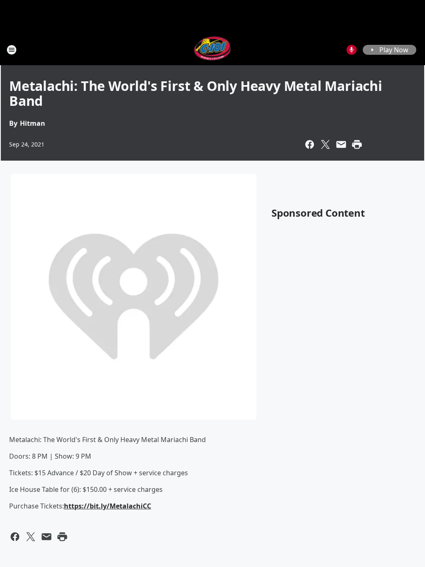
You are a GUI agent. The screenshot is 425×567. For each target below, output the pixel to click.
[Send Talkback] (352, 50)
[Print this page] (357, 144)
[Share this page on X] (325, 144)
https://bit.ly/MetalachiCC (107, 506)
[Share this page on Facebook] (309, 144)
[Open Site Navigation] (12, 50)
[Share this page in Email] (341, 144)
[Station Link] (212, 49)
